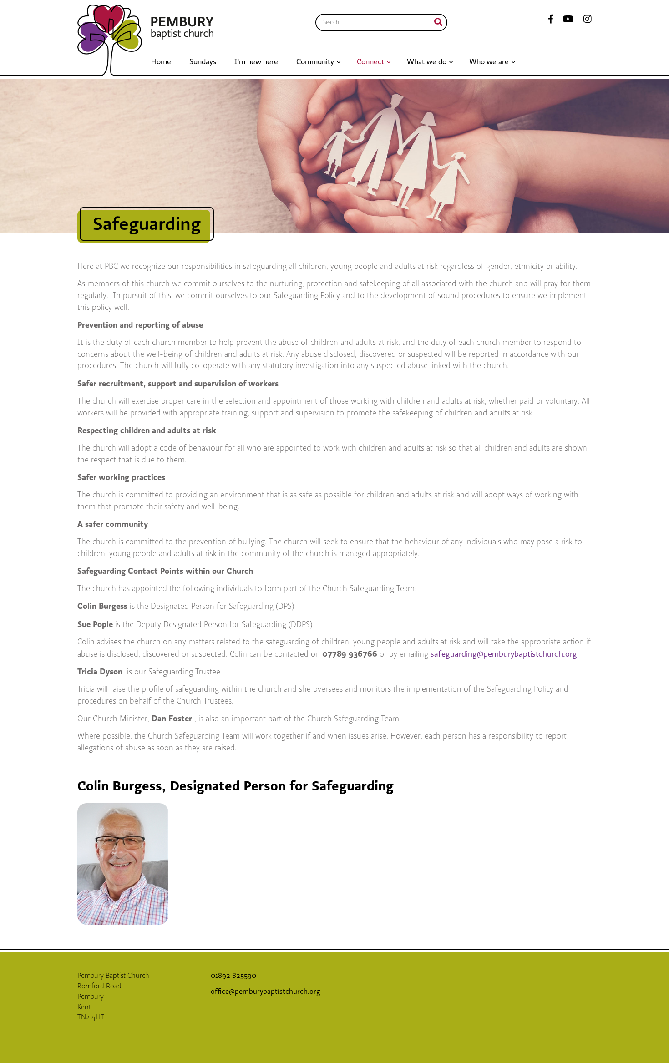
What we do (426, 61)
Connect (370, 61)
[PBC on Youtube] (565, 19)
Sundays (202, 61)
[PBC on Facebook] (550, 19)
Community (315, 61)
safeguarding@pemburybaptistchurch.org (504, 654)
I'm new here (256, 61)
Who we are (489, 61)
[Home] (109, 40)
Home (161, 61)
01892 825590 (234, 976)
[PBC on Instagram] (585, 19)
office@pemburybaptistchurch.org (265, 991)
